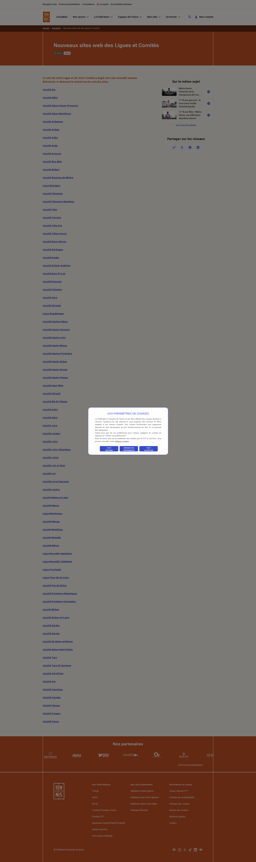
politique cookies (122, 441)
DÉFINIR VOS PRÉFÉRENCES (129, 449)
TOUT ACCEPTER (148, 449)
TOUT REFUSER (109, 449)
